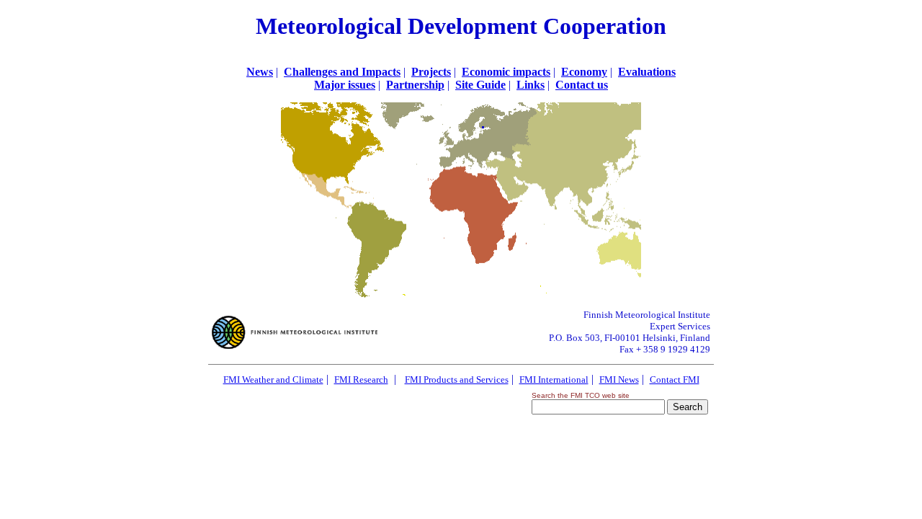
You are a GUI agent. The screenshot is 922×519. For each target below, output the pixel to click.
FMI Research (361, 379)
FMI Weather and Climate (273, 379)
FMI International (553, 379)
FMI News (619, 379)
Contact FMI (674, 379)
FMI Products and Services (457, 379)
